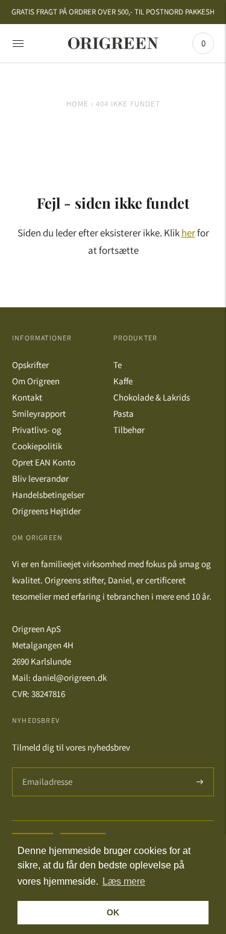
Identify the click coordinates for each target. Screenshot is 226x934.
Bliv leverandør (40, 478)
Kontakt (27, 397)
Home (77, 104)
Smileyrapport (39, 413)
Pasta (123, 413)
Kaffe (123, 381)
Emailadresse (45, 768)
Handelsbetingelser (48, 494)
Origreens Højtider (46, 511)
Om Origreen (36, 381)
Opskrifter (30, 364)
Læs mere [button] (123, 881)
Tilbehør (129, 429)
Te (117, 364)
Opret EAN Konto (43, 462)
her (188, 232)
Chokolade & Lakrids (151, 397)
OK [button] (113, 912)
